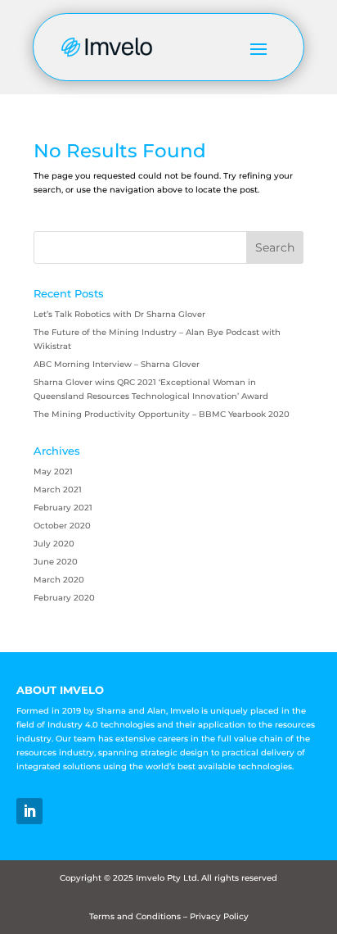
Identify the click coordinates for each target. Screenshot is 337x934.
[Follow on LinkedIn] (29, 811)
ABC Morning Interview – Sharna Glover (117, 364)
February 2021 (63, 507)
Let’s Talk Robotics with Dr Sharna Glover (119, 314)
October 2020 (62, 525)
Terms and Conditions (135, 916)
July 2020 (54, 543)
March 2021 (58, 489)
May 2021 (53, 471)
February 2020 (64, 597)
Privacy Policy (219, 916)
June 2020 (56, 561)
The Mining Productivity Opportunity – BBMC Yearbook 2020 (162, 414)
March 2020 (59, 579)
